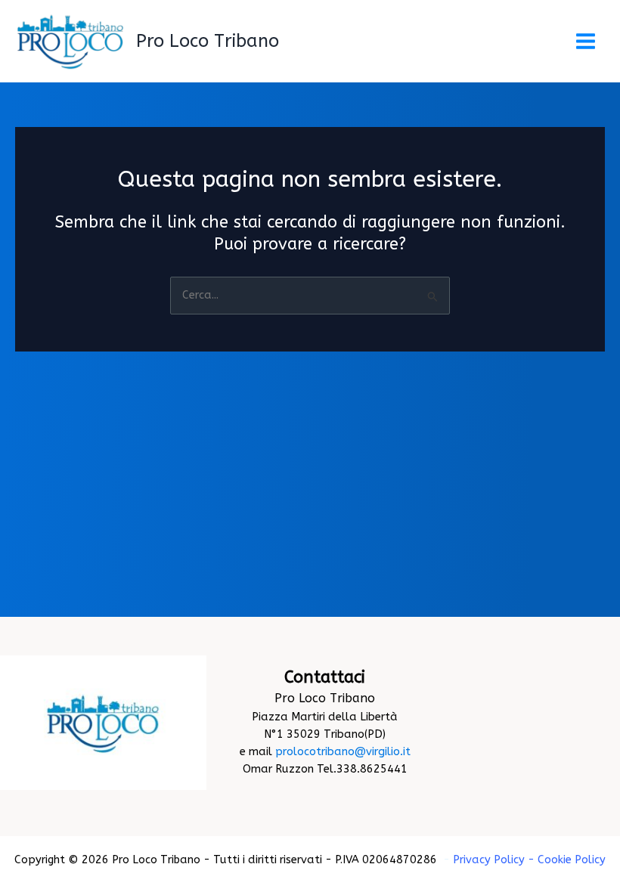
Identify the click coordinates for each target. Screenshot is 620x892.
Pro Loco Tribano (207, 40)
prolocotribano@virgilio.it (343, 751)
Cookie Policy (572, 859)
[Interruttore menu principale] (585, 41)
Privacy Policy (489, 859)
